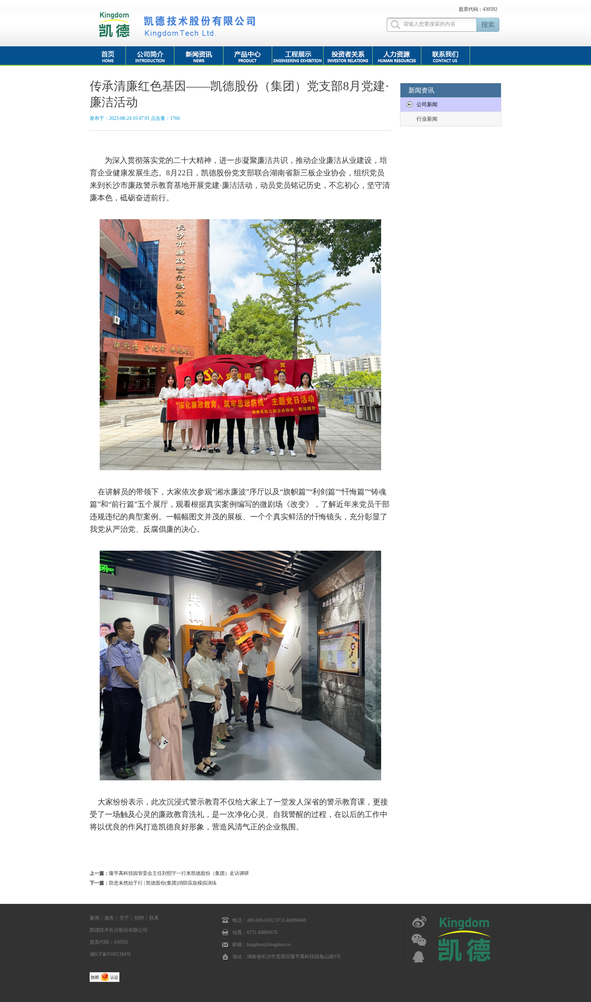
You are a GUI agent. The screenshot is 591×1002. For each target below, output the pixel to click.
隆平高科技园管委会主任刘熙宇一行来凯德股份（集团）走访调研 (179, 873)
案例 (94, 918)
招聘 (139, 918)
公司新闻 (427, 104)
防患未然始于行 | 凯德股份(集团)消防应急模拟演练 (163, 883)
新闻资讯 (421, 90)
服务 (109, 918)
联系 (154, 918)
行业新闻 (427, 119)
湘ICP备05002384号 (110, 954)
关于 (124, 918)
